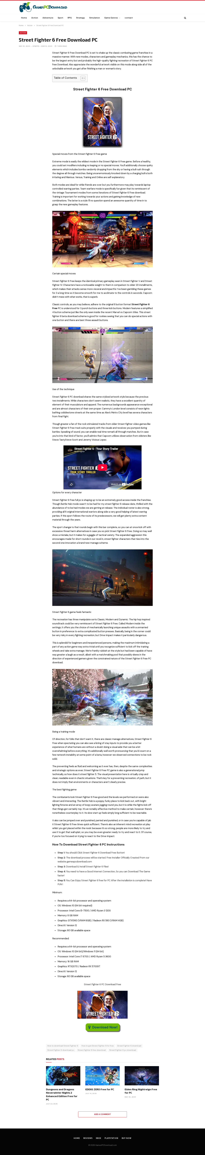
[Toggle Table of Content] (81, 78)
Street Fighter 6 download (129, 1046)
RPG (70, 17)
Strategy (80, 17)
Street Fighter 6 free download (92, 1050)
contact (129, 17)
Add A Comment (102, 1114)
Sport (60, 17)
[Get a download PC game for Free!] (46, 7)
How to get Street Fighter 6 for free (98, 1046)
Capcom (147, 293)
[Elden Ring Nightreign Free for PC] (142, 1075)
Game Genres (111, 17)
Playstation (111, 1138)
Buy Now (126, 1138)
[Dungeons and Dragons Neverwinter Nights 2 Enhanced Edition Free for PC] (63, 1075)
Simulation (94, 17)
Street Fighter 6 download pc (60, 1050)
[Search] (185, 18)
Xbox (98, 1138)
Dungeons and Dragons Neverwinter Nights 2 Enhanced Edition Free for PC (61, 1094)
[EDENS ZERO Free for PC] (102, 1075)
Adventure (48, 17)
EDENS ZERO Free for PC (99, 1089)
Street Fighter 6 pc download (122, 1050)
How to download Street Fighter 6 (62, 1046)
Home (24, 17)
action (67, 646)
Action (34, 17)
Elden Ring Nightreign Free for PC (141, 1091)
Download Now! (105, 1027)
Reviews (87, 1138)
